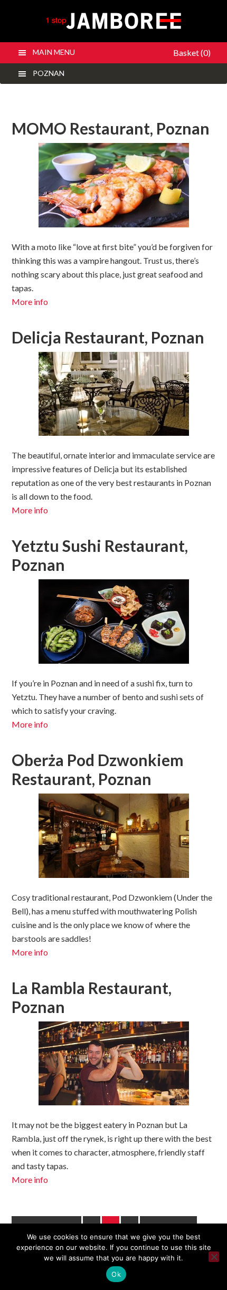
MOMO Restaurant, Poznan (111, 128)
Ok (116, 1274)
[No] (214, 1256)
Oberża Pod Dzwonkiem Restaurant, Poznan (98, 769)
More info (30, 302)
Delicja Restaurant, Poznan (108, 337)
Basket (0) (192, 52)
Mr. (114, 21)
